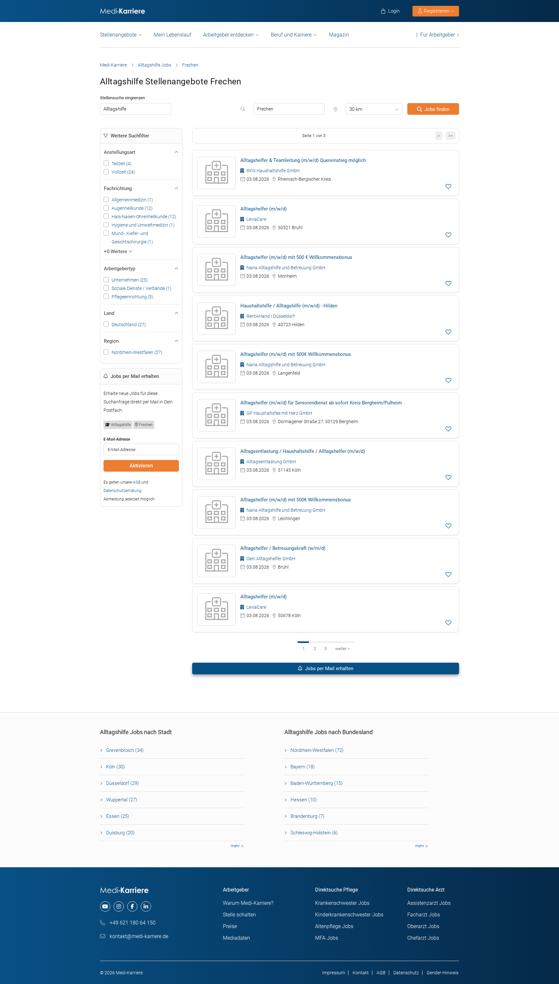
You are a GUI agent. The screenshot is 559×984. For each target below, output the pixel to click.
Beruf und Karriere (291, 34)
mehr (236, 846)
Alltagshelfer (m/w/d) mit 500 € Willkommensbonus (296, 257)
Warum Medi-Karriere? (248, 903)
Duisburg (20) (120, 833)
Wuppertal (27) (121, 800)
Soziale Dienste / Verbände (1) (141, 288)
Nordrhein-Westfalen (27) (137, 352)
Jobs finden (436, 109)
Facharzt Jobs (423, 915)
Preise (230, 926)
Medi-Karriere (113, 65)
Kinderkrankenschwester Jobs (349, 915)
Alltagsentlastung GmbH (271, 461)
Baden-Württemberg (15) (316, 783)
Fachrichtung (118, 188)
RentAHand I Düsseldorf (270, 316)
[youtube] (105, 906)
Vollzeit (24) (123, 172)
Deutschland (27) (129, 324)
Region (111, 341)
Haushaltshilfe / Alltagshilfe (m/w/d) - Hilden (288, 306)
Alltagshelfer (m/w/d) (263, 209)
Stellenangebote (118, 34)
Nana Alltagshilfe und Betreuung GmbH (285, 267)
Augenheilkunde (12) (132, 208)
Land (109, 313)
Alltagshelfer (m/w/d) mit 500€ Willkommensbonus (295, 354)
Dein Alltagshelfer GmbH (270, 558)
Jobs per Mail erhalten (328, 668)
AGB (136, 482)
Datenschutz (406, 972)
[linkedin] (146, 906)
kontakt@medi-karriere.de (138, 936)
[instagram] (119, 906)
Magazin (339, 34)
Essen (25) (117, 816)
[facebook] (132, 906)
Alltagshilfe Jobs (154, 65)
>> (450, 135)
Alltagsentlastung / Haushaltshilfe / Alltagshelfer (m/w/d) (302, 451)
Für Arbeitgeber (437, 35)
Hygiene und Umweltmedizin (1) (143, 225)
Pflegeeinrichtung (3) (132, 296)
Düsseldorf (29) (122, 783)
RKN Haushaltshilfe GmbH (273, 170)
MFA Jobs (326, 938)
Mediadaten (236, 938)
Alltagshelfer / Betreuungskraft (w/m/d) (282, 548)
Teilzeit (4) (122, 163)
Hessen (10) (303, 800)
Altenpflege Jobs (334, 926)
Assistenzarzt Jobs (429, 903)
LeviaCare (256, 219)
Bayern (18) (302, 767)
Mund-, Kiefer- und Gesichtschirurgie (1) (132, 237)
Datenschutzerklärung (122, 490)
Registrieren (436, 11)
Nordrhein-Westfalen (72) (317, 750)
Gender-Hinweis (442, 972)
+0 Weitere (116, 251)
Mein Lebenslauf (172, 34)
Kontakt (361, 972)
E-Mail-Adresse (117, 439)
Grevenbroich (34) (125, 750)
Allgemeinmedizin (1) (132, 199)
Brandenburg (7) (307, 816)
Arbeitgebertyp (119, 269)
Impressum (333, 972)
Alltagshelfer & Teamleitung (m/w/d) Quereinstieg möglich (303, 160)
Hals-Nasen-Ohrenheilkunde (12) (144, 216)
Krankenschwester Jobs (342, 903)
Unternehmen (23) (130, 280)
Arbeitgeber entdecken (228, 34)
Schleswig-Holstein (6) (314, 833)
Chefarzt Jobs (423, 938)
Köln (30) (115, 767)
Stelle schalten (239, 915)
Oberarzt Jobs (423, 926)
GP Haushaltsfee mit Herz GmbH (279, 413)
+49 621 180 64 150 (132, 923)
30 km (355, 109)
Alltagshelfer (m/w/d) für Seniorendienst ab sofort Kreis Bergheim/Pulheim (321, 403)
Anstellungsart (119, 152)
